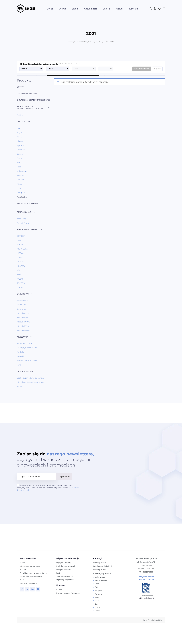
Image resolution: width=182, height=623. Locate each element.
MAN (19, 275)
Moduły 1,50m (23, 330)
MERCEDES (22, 249)
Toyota (20, 132)
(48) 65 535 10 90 (146, 579)
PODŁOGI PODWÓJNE (28, 203)
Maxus (20, 141)
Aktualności (90, 8)
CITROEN (21, 236)
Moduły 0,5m (23, 313)
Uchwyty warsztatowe (27, 348)
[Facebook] (22, 589)
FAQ (58, 573)
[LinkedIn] (32, 589)
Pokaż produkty (141, 69)
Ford (19, 167)
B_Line (23, 569)
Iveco (19, 137)
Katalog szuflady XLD (102, 566)
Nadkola (22, 197)
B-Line (20, 115)
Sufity (20, 87)
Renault (20, 180)
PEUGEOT (21, 262)
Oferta (62, 8)
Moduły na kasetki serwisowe (30, 382)
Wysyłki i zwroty (63, 563)
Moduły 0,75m (23, 317)
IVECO (20, 279)
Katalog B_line (99, 569)
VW (18, 270)
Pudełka (20, 352)
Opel (19, 188)
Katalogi (97, 558)
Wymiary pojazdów (65, 580)
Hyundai (21, 145)
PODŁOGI (83, 42)
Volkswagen (92, 42)
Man (19, 128)
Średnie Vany (23, 223)
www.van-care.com (28, 583)
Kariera (59, 590)
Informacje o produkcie (30, 566)
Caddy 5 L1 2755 (104, 42)
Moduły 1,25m (23, 326)
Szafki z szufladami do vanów (30, 378)
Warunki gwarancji (64, 576)
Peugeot (21, 192)
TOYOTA (21, 283)
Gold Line (21, 309)
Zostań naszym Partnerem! (68, 593)
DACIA (20, 287)
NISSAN (20, 253)
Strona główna (73, 42)
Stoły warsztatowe (25, 343)
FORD (20, 244)
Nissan (20, 184)
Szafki (19, 386)
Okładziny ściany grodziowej (33, 100)
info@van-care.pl (146, 577)
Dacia (19, 158)
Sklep (75, 8)
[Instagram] (27, 589)
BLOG (22, 580)
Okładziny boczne (27, 93)
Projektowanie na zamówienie (33, 573)
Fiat (19, 162)
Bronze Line (22, 300)
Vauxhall (21, 150)
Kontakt (133, 8)
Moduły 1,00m (23, 322)
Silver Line (21, 305)
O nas (50, 8)
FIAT (19, 240)
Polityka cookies (63, 569)
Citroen (20, 154)
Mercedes (21, 175)
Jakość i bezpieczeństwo (31, 576)
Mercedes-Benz (101, 580)
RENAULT (21, 266)
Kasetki (20, 356)
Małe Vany (21, 219)
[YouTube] (38, 589)
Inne (19, 365)
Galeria (106, 8)
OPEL (19, 257)
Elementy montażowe (27, 360)
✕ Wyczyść (157, 69)
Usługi (119, 8)
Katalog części (99, 563)
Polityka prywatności (65, 566)
